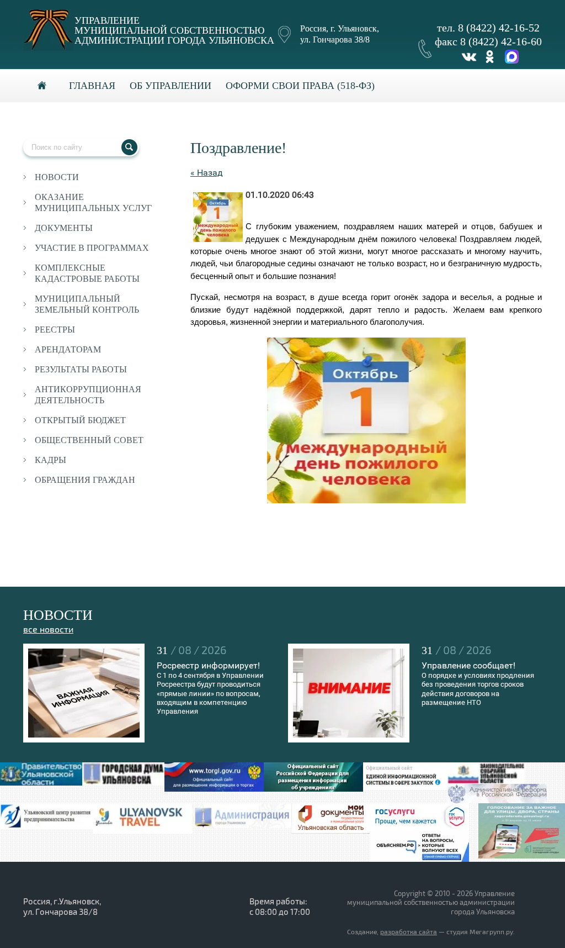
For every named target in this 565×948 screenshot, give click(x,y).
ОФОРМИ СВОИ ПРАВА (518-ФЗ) (300, 85)
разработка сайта (408, 932)
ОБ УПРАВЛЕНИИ (170, 85)
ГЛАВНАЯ (92, 85)
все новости (48, 629)
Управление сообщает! (468, 665)
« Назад (206, 172)
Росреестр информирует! (208, 665)
